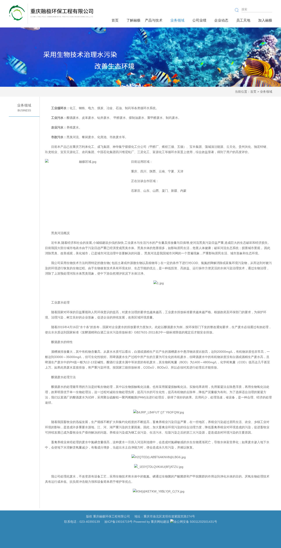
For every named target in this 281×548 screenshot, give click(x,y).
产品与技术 (153, 20)
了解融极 (133, 20)
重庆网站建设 (160, 521)
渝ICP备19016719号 (118, 521)
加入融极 (265, 20)
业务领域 (177, 20)
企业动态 (221, 20)
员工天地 (243, 20)
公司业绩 (199, 20)
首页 (115, 20)
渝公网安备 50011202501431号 (195, 521)
